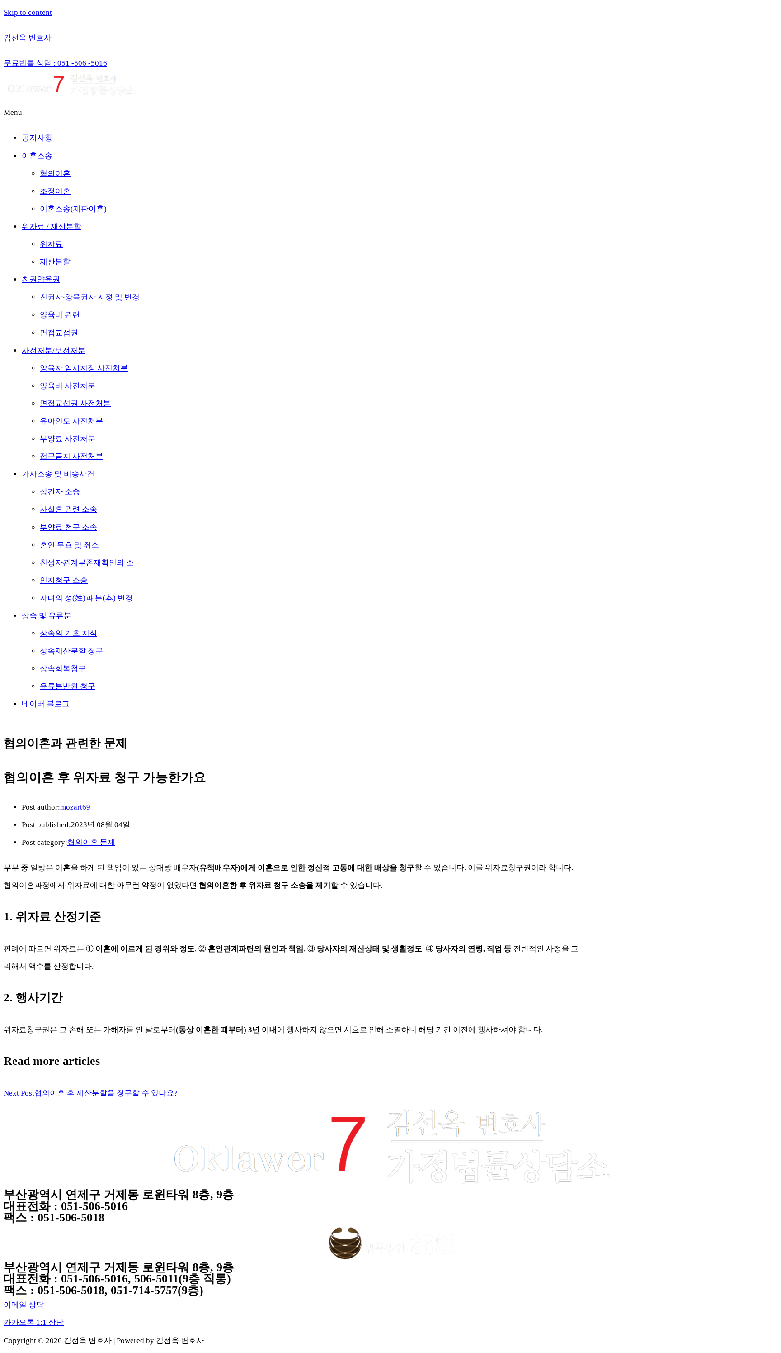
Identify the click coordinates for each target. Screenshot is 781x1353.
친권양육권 (41, 279)
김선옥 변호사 (28, 37)
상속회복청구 (63, 668)
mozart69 (75, 807)
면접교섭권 (59, 333)
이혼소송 (37, 156)
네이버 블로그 (46, 704)
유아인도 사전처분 (71, 421)
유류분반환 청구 (67, 686)
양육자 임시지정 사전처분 (84, 368)
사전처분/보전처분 (53, 350)
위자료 (51, 244)
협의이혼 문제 (91, 842)
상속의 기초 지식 (68, 633)
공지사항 (37, 137)
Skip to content (28, 12)
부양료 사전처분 (67, 438)
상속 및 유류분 (46, 615)
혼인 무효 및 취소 (69, 545)
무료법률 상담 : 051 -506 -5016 (55, 63)
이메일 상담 (24, 1305)
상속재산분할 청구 (71, 651)
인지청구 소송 (64, 580)
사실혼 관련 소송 (68, 509)
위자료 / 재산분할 (51, 226)
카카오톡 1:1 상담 (34, 1322)
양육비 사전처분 (67, 385)
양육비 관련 (60, 314)
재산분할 (55, 261)
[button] (390, 112)
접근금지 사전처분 (71, 456)
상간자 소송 (60, 491)
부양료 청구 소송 (68, 527)
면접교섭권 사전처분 (75, 403)
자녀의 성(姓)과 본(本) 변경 (86, 598)
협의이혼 (55, 173)
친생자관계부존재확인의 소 (87, 562)
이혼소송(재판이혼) (73, 209)
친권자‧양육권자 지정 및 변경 (90, 297)
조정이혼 (55, 191)
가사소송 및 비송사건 (58, 474)
